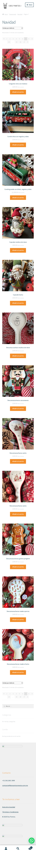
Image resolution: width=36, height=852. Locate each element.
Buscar (18, 848)
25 (16, 42)
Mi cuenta (6, 848)
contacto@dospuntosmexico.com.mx (15, 785)
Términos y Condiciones (10, 812)
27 (24, 42)
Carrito (28, 846)
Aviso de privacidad (8, 807)
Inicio (6, 14)
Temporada (12, 14)
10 (9, 42)
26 (20, 42)
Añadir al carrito (18, 92)
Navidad (20, 14)
